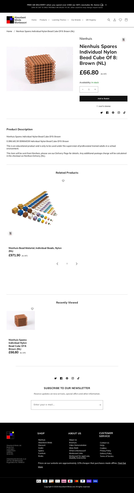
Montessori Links (76, 453)
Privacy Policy (105, 451)
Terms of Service (107, 456)
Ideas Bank (73, 448)
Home (9, 31)
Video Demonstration (77, 445)
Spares (41, 451)
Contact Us (104, 443)
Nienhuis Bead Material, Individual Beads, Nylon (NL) (35, 249)
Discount (41, 445)
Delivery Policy (106, 453)
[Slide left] (57, 264)
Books (40, 456)
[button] (44, 20)
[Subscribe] (100, 405)
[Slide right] (77, 264)
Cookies (103, 448)
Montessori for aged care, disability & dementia (79, 457)
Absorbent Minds (45, 442)
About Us (73, 440)
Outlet (40, 448)
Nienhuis (41, 440)
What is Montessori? (77, 451)
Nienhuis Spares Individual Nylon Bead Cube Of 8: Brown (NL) (45, 31)
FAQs (102, 445)
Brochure (73, 442)
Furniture (42, 453)
